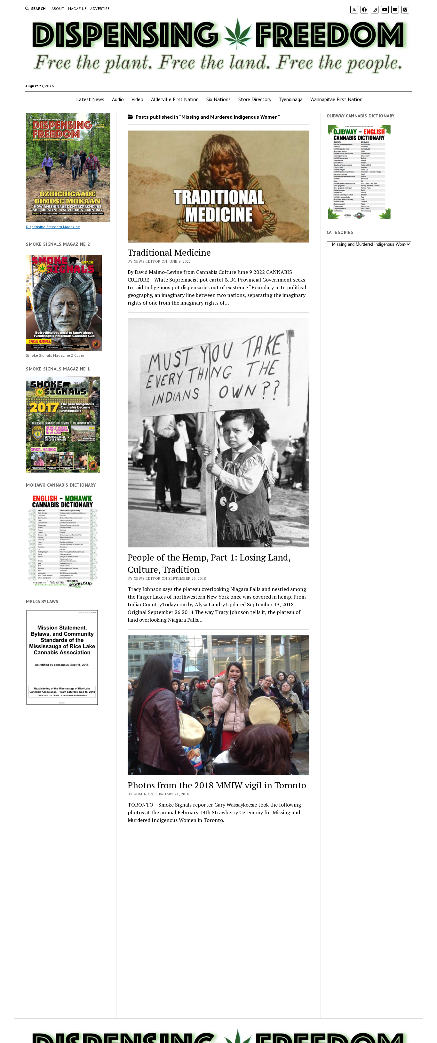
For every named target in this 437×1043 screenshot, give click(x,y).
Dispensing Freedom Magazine (53, 226)
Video (137, 99)
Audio (118, 99)
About (58, 8)
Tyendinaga (291, 99)
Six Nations (218, 99)
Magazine (77, 8)
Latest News (90, 99)
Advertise (99, 8)
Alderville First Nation (175, 99)
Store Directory (254, 99)
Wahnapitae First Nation (336, 99)
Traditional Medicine (169, 252)
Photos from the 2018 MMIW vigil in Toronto (217, 785)
